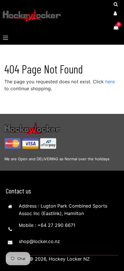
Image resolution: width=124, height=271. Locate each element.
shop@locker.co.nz (39, 241)
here (110, 81)
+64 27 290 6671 (56, 225)
